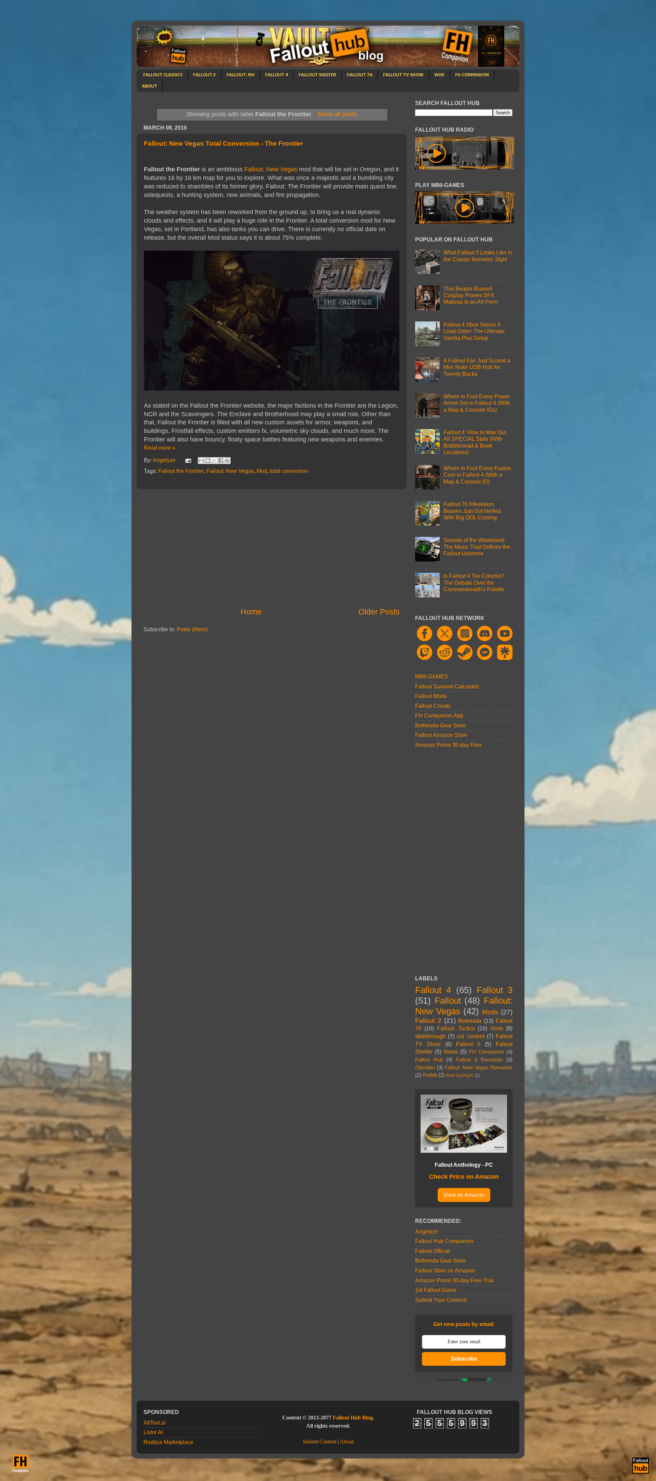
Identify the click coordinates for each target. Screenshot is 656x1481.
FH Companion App (439, 715)
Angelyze (426, 1231)
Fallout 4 (433, 990)
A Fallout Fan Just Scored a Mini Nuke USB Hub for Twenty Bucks (476, 367)
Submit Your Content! (441, 1300)
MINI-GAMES (431, 676)
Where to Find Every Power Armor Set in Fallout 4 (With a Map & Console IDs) (476, 403)
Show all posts (337, 114)
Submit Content (320, 1442)
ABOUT (149, 86)
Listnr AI (153, 1432)
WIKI (439, 75)
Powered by (447, 1379)
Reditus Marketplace (168, 1442)
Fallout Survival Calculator (447, 686)
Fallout (448, 1000)
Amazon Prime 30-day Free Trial (454, 1280)
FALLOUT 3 (204, 75)
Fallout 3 (494, 990)
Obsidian (425, 1067)
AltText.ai (155, 1422)
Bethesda (469, 1021)
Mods (490, 1012)
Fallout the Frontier (181, 471)
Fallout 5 (468, 1044)
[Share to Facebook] (220, 460)
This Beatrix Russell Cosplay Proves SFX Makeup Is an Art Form (470, 295)
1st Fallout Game (435, 1290)
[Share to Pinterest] (227, 460)
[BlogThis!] (207, 460)
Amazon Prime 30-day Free (448, 745)
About (347, 1442)
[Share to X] (214, 460)
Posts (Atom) (192, 629)
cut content (470, 1036)
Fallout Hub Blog (353, 1418)
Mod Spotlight (459, 1075)
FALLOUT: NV (241, 75)
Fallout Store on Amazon (445, 1270)
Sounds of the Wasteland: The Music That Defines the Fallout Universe (476, 546)
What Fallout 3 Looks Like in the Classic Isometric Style (477, 255)
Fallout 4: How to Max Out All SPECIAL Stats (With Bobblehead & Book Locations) (474, 442)
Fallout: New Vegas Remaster (478, 1067)
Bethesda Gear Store (440, 725)
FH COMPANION (472, 75)
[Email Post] (187, 460)
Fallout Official (432, 1251)
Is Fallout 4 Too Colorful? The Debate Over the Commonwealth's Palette (473, 582)
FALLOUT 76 (359, 75)
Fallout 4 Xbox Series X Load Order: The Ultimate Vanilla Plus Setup (474, 331)
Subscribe (464, 1359)
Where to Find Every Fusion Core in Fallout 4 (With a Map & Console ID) (477, 475)
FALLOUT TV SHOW (403, 75)
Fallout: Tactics (456, 1028)
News (451, 1051)
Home (251, 611)
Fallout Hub (429, 1059)
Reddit (430, 1075)
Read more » (159, 448)
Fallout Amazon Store (441, 735)
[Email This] (201, 460)
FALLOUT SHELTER (317, 75)
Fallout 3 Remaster (479, 1059)
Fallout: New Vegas (270, 169)
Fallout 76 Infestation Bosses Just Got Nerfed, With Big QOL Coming (472, 510)
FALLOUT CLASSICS (162, 75)
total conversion (289, 471)
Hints (496, 1028)
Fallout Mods (431, 696)
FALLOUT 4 (276, 75)
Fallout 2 (428, 1020)
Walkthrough (430, 1036)
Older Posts (379, 611)
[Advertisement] (272, 548)
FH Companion (486, 1052)
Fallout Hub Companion (444, 1241)
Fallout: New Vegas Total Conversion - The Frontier (223, 143)
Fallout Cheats (433, 706)
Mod (262, 471)
